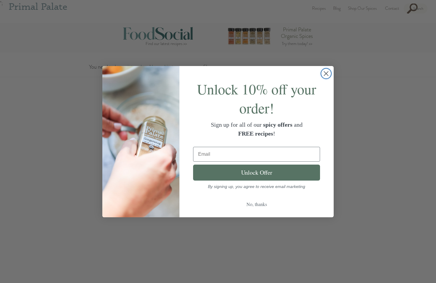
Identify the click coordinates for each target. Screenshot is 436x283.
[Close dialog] (326, 73)
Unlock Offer (256, 172)
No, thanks (256, 204)
